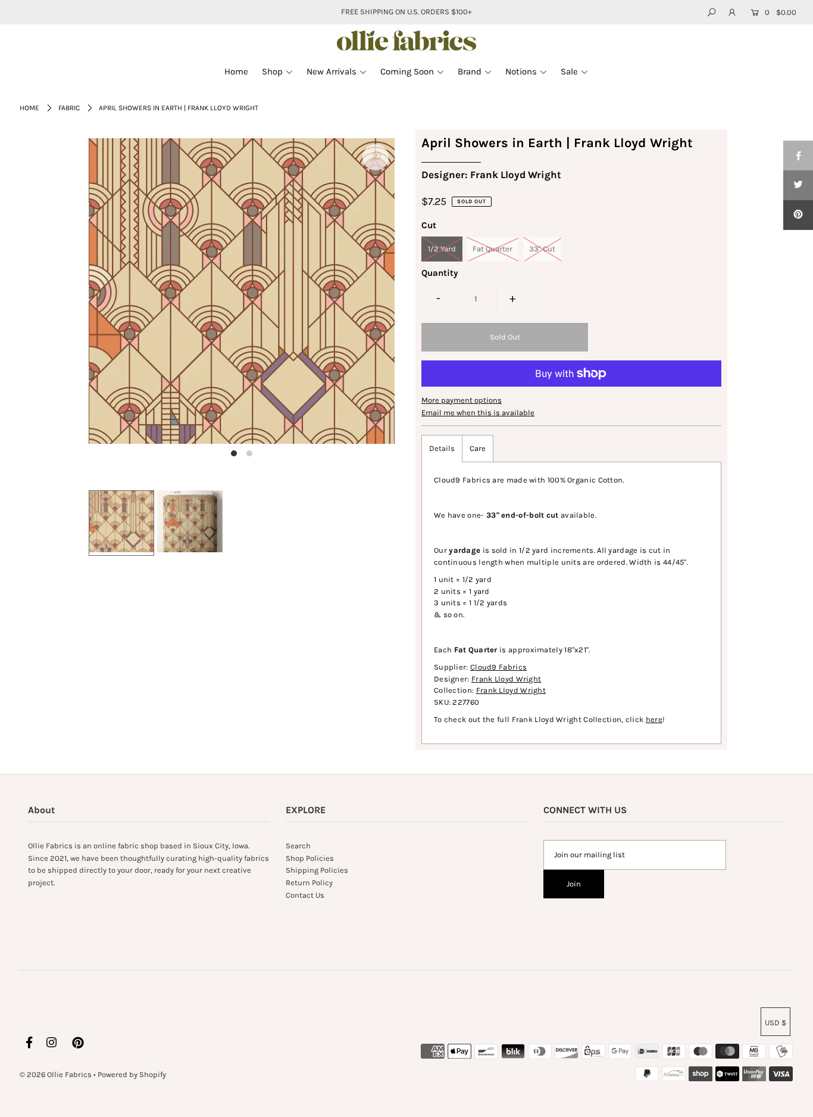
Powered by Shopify (132, 1074)
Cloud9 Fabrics (498, 666)
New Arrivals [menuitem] (332, 71)
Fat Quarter (492, 248)
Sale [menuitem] (569, 71)
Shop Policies (310, 858)
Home (29, 108)
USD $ (775, 1022)
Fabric (69, 108)
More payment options (461, 400)
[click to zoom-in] (375, 157)
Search (298, 845)
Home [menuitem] (236, 71)
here (654, 719)
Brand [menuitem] (469, 71)
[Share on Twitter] (798, 185)
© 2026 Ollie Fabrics (56, 1074)
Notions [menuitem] (521, 71)
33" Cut (542, 248)
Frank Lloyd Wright (506, 678)
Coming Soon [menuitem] (407, 71)
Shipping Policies (317, 870)
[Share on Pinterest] (798, 215)
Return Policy (309, 882)
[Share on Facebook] (798, 155)
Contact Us (305, 895)
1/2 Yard (442, 248)
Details (442, 448)
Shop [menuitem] (272, 71)
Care (478, 448)
